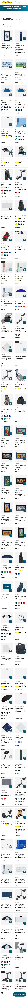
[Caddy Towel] (21, 122)
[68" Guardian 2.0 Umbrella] (21, 91)
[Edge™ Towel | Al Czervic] (7, 431)
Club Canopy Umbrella (19, 247)
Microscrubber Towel (19, 765)
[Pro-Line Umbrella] (7, 947)
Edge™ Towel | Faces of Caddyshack (19, 492)
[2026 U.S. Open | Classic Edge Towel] (7, 36)
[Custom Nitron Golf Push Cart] (7, 375)
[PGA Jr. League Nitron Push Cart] (21, 894)
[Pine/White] (16, 139)
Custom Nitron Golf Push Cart (6, 385)
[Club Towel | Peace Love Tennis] (21, 267)
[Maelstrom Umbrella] (7, 698)
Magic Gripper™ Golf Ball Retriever (20, 709)
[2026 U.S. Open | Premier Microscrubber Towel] (21, 36)
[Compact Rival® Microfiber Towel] (7, 347)
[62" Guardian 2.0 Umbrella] (7, 91)
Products (7, 12)
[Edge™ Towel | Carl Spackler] (21, 456)
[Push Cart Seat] (21, 948)
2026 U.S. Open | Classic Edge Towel (6, 46)
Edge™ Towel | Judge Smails (5, 518)
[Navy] (7, 107)
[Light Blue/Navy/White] (16, 136)
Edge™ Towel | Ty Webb (20, 543)
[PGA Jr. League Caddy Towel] (21, 844)
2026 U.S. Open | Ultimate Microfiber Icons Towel (6, 75)
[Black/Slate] (21, 799)
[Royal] (16, 306)
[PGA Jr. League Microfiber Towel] (21, 869)
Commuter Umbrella (21, 302)
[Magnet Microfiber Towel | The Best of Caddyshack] (7, 727)
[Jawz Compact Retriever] (7, 673)
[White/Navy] (21, 139)
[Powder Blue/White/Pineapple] (7, 419)
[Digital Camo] (2, 416)
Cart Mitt (3, 161)
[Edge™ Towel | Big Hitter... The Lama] (21, 431)
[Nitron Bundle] (7, 813)
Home (2, 12)
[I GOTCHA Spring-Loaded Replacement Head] (21, 617)
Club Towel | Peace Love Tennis (20, 277)
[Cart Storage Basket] (21, 151)
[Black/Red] (16, 192)
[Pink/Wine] (16, 801)
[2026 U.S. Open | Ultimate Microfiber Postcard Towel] (21, 64)
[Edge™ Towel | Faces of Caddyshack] (21, 481)
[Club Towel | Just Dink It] (7, 267)
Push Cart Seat (19, 957)
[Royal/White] (2, 107)
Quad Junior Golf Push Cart (6, 987)
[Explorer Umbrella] (7, 557)
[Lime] (5, 572)
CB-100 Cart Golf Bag (6, 185)
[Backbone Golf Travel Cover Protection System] (7, 122)
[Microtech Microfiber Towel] (7, 782)
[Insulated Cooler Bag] (21, 648)
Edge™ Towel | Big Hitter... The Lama (20, 441)
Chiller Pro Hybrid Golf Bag (6, 246)
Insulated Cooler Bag (19, 659)
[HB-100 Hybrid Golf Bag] (21, 587)
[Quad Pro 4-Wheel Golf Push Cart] (21, 977)
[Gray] (19, 306)
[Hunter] (16, 770)
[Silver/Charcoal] (19, 801)
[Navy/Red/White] (24, 221)
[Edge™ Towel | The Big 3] (21, 507)
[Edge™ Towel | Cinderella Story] (7, 481)
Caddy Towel (19, 132)
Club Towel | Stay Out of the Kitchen (6, 302)
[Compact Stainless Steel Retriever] (21, 347)
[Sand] (2, 193)
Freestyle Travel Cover (19, 568)
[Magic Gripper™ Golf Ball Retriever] (21, 698)
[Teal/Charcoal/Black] (19, 224)
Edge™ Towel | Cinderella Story (5, 491)
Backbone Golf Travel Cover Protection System (6, 133)
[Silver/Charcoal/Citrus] (16, 224)
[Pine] (10, 107)
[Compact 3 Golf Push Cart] (21, 318)
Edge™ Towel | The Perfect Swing (6, 543)
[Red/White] (7, 110)
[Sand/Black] (21, 224)
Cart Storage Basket (21, 161)
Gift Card (3, 596)
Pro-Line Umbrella (6, 957)
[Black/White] (2, 110)
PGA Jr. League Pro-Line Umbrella (6, 930)
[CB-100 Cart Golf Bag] (7, 174)
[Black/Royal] (19, 574)
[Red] (24, 306)
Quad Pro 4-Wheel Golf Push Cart (20, 987)
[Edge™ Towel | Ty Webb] (21, 532)
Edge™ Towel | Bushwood (5, 466)
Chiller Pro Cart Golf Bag (21, 216)
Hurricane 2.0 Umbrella (5, 628)
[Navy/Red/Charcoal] (5, 252)
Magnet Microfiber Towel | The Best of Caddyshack (6, 739)
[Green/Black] (19, 830)
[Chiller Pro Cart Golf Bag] (21, 205)
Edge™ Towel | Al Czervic (6, 441)
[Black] (5, 107)
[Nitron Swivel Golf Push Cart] (21, 813)
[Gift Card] (7, 586)
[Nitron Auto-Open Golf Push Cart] (21, 782)
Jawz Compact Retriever (5, 684)
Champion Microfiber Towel (6, 215)
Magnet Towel (19, 737)
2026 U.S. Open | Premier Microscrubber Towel (19, 48)
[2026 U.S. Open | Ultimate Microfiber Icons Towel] (7, 64)
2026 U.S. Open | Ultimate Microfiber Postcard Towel (20, 75)
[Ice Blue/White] (19, 799)
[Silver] (21, 742)
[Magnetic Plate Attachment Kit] (7, 754)
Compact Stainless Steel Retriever (20, 357)
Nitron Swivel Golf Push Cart (20, 824)
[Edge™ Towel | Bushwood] (7, 456)
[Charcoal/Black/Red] (2, 191)
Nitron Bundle (5, 823)
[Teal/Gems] (5, 419)
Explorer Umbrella (6, 567)
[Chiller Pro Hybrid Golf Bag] (7, 236)
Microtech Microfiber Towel (6, 793)
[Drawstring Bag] (21, 400)
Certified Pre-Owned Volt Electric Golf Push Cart (21, 185)
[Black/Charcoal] (16, 221)
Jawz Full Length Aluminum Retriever (21, 684)
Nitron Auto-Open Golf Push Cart (20, 793)
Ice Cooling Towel (6, 658)
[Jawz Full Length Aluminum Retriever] (21, 673)
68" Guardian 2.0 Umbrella (20, 101)
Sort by (3, 24)
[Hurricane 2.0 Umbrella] (7, 617)
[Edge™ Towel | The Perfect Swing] (7, 532)
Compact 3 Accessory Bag (5, 329)
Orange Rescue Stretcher (5, 855)
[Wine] (7, 572)
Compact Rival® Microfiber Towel (6, 357)
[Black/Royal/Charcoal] (19, 221)
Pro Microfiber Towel (19, 930)
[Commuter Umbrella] (21, 292)
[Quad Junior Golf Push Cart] (7, 977)
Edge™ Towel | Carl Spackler (20, 466)
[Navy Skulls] (10, 191)
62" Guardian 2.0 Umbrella (6, 101)
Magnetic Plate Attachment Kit (5, 765)
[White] (2, 221)
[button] (22, 2)
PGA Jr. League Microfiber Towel (20, 880)
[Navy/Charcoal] (21, 801)
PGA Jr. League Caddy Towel (19, 855)
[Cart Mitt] (7, 151)
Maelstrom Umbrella (7, 708)
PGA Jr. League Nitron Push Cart (20, 905)
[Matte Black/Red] (16, 335)
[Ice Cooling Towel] (7, 648)
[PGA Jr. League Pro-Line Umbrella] (7, 919)
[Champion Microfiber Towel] (7, 205)
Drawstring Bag (19, 410)
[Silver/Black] (19, 192)
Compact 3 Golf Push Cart (19, 329)
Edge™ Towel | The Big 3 (20, 518)
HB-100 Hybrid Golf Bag (20, 597)
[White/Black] (19, 139)
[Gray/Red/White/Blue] (19, 136)
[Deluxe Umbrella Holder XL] (21, 375)
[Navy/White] (5, 110)
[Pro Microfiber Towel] (21, 919)
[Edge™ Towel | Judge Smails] (7, 507)
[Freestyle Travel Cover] (21, 557)
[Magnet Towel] (21, 727)
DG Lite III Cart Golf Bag (6, 410)
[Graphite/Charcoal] (16, 799)
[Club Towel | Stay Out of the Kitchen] (7, 292)
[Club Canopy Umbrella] (21, 236)
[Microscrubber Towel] (21, 754)
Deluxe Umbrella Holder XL (19, 385)
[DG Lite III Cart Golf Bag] (7, 400)
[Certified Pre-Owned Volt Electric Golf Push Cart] (21, 174)
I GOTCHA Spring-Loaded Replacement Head (20, 629)
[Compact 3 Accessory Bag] (7, 318)
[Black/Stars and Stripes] (5, 193)
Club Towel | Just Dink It (6, 277)
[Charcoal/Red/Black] (21, 221)
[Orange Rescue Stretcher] (7, 844)
